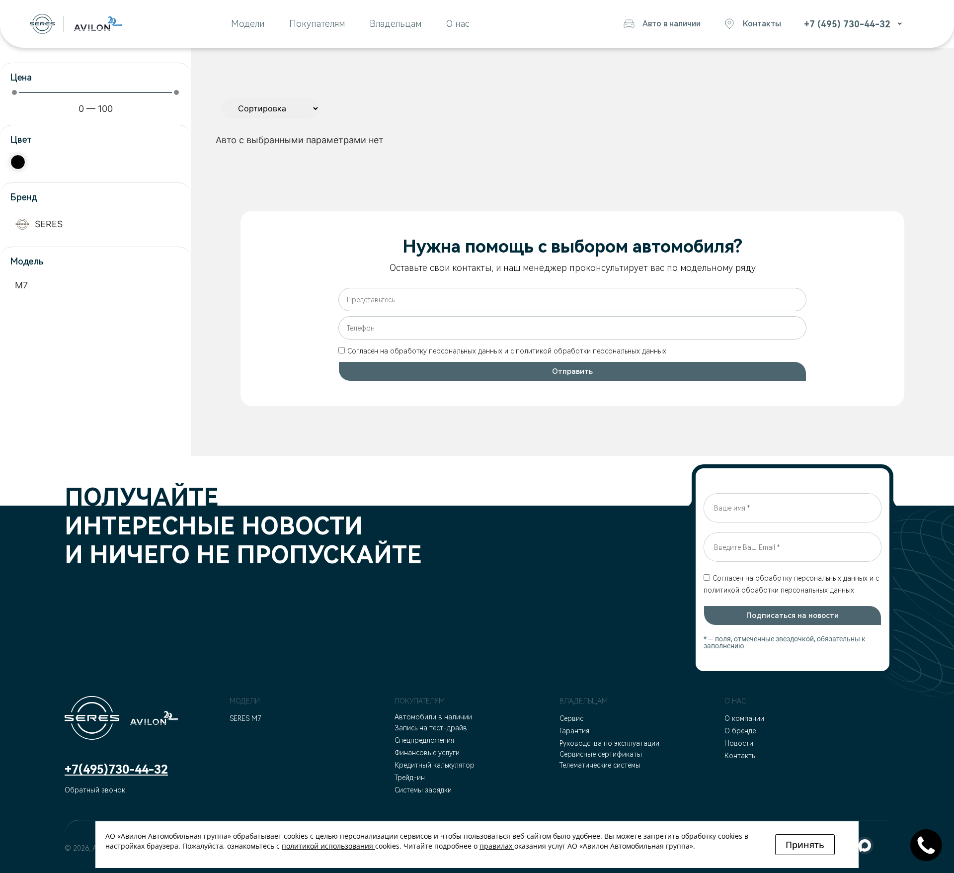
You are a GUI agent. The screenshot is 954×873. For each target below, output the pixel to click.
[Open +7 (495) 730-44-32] (897, 24)
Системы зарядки (423, 790)
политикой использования (327, 846)
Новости (738, 743)
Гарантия (574, 731)
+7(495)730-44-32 (116, 770)
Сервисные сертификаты (600, 754)
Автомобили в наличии (433, 717)
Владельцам (395, 23)
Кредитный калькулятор (435, 765)
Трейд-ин (410, 778)
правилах (495, 846)
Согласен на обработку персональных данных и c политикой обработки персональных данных (506, 351)
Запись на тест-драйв (431, 728)
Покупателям (317, 23)
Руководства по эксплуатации (609, 743)
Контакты (740, 756)
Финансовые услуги (427, 753)
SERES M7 (245, 718)
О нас (458, 23)
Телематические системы (599, 765)
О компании (744, 718)
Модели (247, 23)
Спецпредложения (424, 740)
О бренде (740, 731)
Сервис (571, 718)
